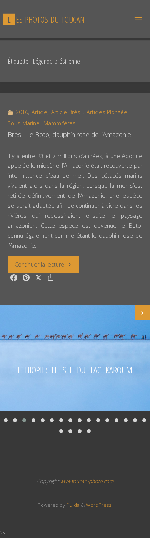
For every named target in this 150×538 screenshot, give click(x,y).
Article (39, 112)
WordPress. (99, 504)
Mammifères (59, 123)
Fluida (72, 504)
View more (75, 358)
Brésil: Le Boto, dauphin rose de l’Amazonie (69, 134)
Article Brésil (67, 112)
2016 (22, 112)
